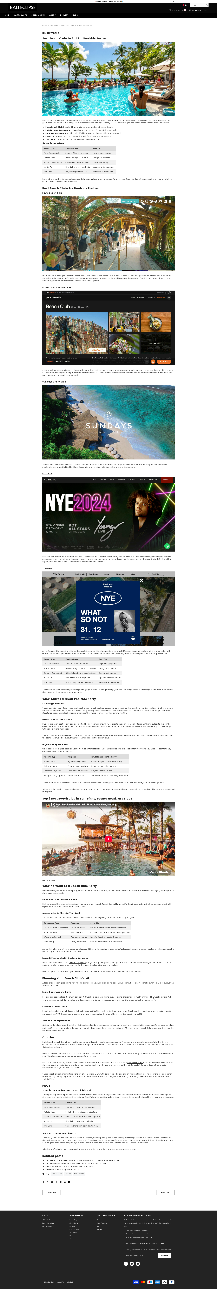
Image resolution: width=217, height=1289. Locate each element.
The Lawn (50, 139)
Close (174, 1)
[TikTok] (138, 1264)
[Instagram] (132, 1264)
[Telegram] (61, 1182)
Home (44, 26)
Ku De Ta (49, 136)
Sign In (206, 10)
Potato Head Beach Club (57, 130)
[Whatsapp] (69, 1182)
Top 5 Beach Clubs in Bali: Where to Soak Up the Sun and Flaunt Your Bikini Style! (82, 1160)
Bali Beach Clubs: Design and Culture (62, 1169)
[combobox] (197, 5)
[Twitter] (48, 1182)
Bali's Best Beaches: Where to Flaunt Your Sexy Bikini (69, 1166)
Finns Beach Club (53, 127)
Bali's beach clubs (89, 179)
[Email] (65, 1182)
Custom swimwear (77, 962)
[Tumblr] (56, 1182)
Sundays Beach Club (55, 133)
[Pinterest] (52, 1182)
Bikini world (54, 26)
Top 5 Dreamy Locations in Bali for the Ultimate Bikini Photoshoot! (75, 1163)
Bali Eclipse (117, 904)
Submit (164, 1255)
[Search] (199, 5)
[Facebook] (43, 1182)
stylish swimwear (135, 1062)
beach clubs (119, 120)
